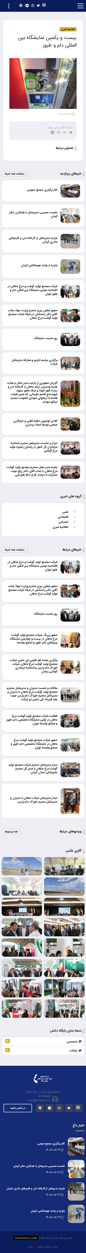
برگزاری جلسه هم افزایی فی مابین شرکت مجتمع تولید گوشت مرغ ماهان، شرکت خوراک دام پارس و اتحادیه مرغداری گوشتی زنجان (33, 666)
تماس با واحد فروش (47, 1247)
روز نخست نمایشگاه (45, 338)
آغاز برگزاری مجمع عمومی (42, 190)
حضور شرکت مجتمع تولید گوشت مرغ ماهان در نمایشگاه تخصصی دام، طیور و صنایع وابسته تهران (34, 744)
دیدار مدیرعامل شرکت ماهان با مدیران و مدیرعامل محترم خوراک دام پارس (33, 800)
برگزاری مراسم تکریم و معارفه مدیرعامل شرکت (34, 362)
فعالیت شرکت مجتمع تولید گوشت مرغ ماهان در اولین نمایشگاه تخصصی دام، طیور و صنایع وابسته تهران (31, 720)
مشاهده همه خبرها (15, 174)
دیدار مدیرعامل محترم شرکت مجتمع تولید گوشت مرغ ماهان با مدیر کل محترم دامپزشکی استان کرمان (33, 768)
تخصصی (42, 1041)
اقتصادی (63, 517)
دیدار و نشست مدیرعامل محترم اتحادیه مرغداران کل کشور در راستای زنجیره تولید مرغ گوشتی (33, 447)
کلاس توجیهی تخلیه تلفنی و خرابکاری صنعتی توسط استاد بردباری (35, 423)
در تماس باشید (17, 1108)
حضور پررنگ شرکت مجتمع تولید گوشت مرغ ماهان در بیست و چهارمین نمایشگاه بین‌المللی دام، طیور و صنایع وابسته (33, 639)
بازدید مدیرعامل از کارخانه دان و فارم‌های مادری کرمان (33, 240)
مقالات (42, 1050)
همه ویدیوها (11, 832)
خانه (30, 1247)
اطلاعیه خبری (60, 527)
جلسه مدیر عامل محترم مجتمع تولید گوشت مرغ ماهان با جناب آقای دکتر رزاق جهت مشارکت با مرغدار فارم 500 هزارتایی (31, 471)
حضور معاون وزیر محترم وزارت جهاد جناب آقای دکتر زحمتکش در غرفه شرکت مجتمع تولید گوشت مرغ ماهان (32, 314)
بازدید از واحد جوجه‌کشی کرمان (39, 265)
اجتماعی (63, 522)
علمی (65, 512)
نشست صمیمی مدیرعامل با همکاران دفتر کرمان (33, 214)
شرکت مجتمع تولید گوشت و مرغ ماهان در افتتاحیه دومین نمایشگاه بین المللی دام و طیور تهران (33, 290)
